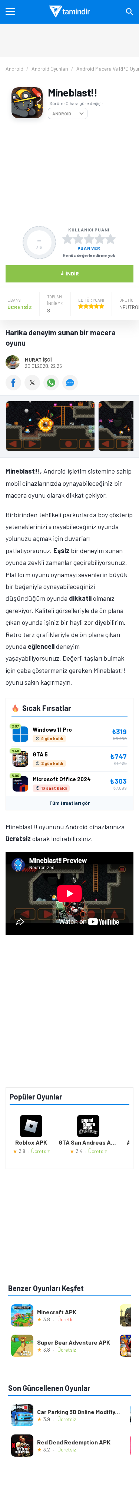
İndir (69, 273)
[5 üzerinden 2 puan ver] (78, 239)
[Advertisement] (69, 172)
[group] (69, 428)
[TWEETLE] (33, 388)
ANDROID (61, 113)
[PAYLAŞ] (15, 388)
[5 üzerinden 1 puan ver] (67, 239)
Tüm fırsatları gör (69, 803)
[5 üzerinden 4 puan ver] (100, 239)
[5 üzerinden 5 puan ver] (110, 239)
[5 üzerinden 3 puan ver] (89, 239)
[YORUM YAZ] (71, 388)
